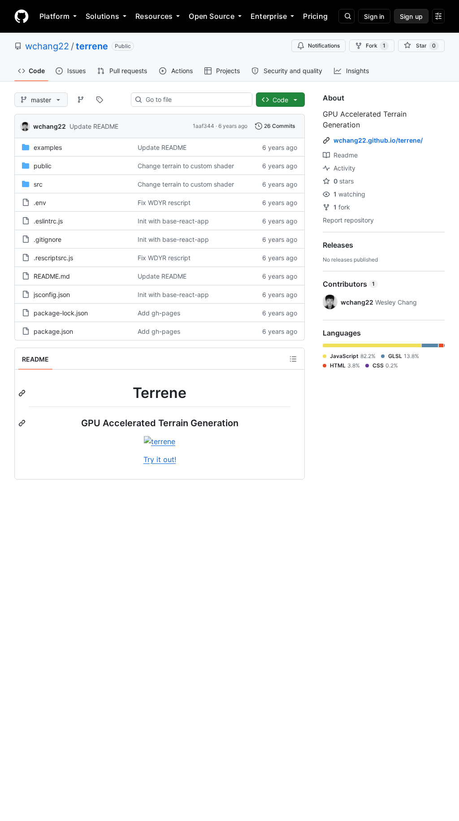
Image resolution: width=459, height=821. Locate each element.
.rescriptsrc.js (53, 258)
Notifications (324, 45)
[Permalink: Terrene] (23, 393)
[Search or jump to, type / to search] (346, 16)
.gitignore (47, 239)
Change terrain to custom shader (186, 166)
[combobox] (195, 99)
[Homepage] (21, 16)
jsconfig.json (52, 294)
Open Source (211, 16)
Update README (93, 126)
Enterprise (269, 16)
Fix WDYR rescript (164, 202)
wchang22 (47, 46)
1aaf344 (203, 125)
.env (40, 202)
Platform (54, 16)
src (38, 184)
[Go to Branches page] (80, 99)
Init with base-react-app (173, 221)
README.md (52, 276)
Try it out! (159, 459)
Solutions (102, 16)
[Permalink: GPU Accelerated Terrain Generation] (23, 423)
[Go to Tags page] (99, 99)
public (43, 166)
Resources (154, 16)
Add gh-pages (159, 313)
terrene (92, 46)
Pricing (315, 16)
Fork (375, 45)
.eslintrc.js (48, 221)
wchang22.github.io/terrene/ (378, 140)
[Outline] (293, 359)
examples (48, 147)
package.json (53, 331)
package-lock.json (61, 313)
